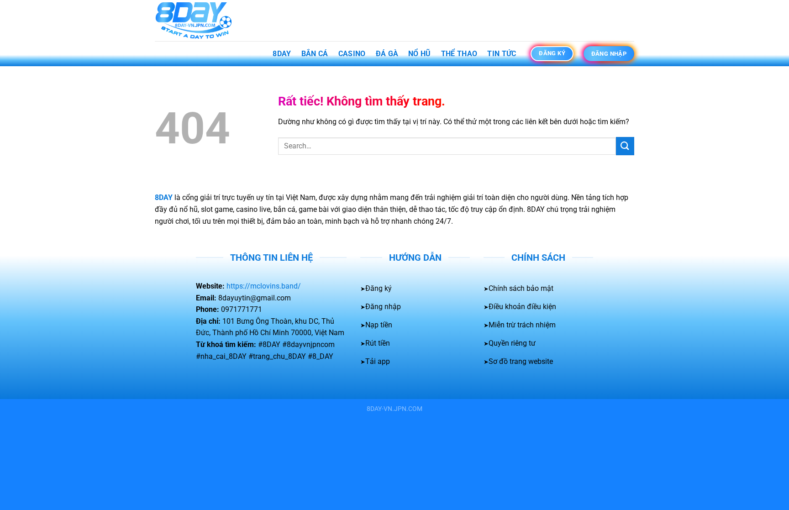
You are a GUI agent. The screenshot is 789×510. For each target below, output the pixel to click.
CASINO (352, 53)
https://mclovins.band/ (263, 286)
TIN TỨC (501, 53)
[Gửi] (625, 146)
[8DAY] (200, 20)
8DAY (282, 53)
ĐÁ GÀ (387, 53)
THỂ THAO (459, 53)
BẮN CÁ (314, 53)
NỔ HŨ (419, 53)
